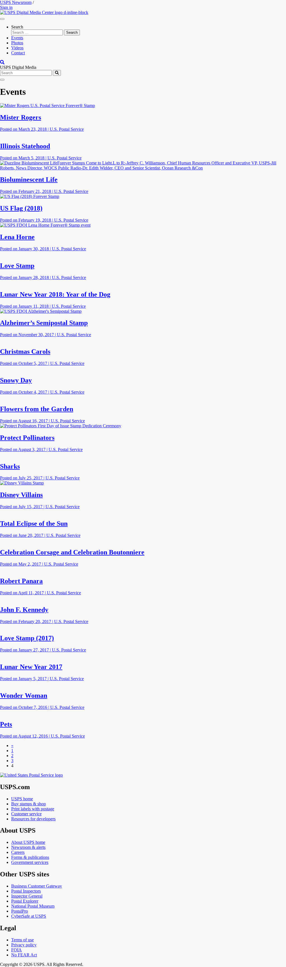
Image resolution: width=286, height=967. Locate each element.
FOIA (16, 949)
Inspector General (26, 896)
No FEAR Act (24, 955)
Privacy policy (24, 944)
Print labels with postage (32, 808)
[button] (2, 62)
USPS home (22, 798)
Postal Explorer (24, 901)
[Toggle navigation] (2, 19)
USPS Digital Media (18, 67)
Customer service (26, 813)
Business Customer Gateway (36, 886)
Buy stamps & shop (28, 803)
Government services (29, 862)
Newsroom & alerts (28, 847)
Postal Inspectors (26, 891)
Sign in (6, 7)
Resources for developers (33, 818)
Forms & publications (30, 857)
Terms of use (22, 939)
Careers (18, 852)
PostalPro (19, 911)
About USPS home (28, 842)
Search (17, 27)
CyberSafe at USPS (28, 916)
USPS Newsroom (16, 2)
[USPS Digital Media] (44, 12)
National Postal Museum (32, 906)
